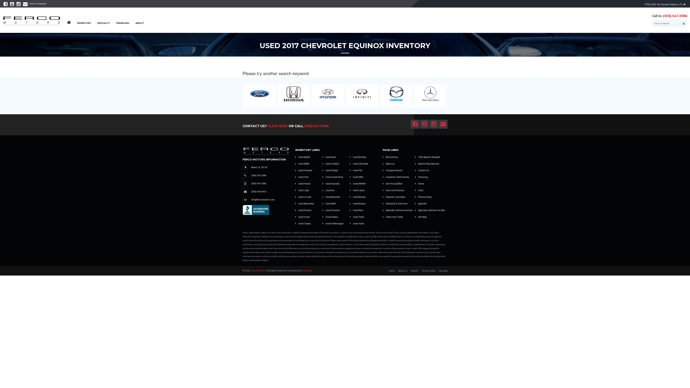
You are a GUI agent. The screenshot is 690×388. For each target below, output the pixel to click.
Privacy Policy (425, 197)
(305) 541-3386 (675, 16)
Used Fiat (357, 170)
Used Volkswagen (334, 223)
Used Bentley (359, 157)
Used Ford (303, 177)
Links (420, 190)
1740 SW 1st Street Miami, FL (664, 4)
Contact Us (423, 170)
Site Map (422, 217)
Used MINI (330, 203)
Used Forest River (334, 177)
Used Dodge (331, 170)
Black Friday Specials (428, 164)
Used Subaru (331, 217)
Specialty (103, 23)
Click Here (278, 126)
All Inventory (391, 157)
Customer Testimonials (397, 177)
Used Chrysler (305, 170)
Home (421, 184)
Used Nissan (359, 203)
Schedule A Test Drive (396, 203)
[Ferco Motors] (31, 20)
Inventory (84, 23)
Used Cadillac (332, 164)
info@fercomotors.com (263, 199)
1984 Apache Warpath (429, 157)
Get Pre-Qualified (393, 184)
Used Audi (330, 157)
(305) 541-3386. (317, 126)
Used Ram (357, 210)
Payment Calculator (395, 197)
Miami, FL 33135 (259, 167)
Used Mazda (358, 197)
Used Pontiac (305, 210)
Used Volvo (358, 223)
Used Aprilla (304, 157)
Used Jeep (303, 190)
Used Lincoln (304, 197)
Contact (414, 271)
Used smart (304, 217)
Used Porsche (332, 210)
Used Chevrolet (360, 164)
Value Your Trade (394, 217)
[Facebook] (6, 5)
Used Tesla (358, 217)
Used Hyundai (332, 184)
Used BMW (303, 164)
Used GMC (357, 177)
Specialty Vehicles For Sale (431, 210)
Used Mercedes (306, 203)
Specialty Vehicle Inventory (399, 210)
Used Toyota (304, 223)
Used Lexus (358, 190)
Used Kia (329, 190)
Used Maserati (332, 197)
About (139, 23)
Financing (122, 23)
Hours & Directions (394, 190)
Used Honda (304, 184)
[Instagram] (18, 5)
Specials (422, 203)
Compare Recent (393, 170)
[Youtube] (12, 5)
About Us (390, 164)
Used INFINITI (359, 184)
